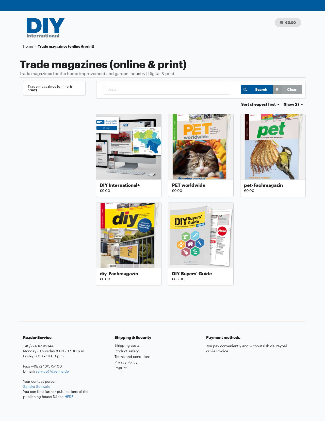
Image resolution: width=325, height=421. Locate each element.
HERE (68, 396)
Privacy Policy (126, 362)
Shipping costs (127, 345)
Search (261, 89)
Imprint (121, 367)
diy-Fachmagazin (119, 273)
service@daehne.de (52, 371)
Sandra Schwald (37, 386)
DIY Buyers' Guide (192, 273)
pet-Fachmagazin (263, 185)
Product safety (127, 351)
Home (28, 46)
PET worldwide (188, 185)
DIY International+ (120, 185)
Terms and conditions (133, 356)
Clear (292, 89)
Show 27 (292, 104)
